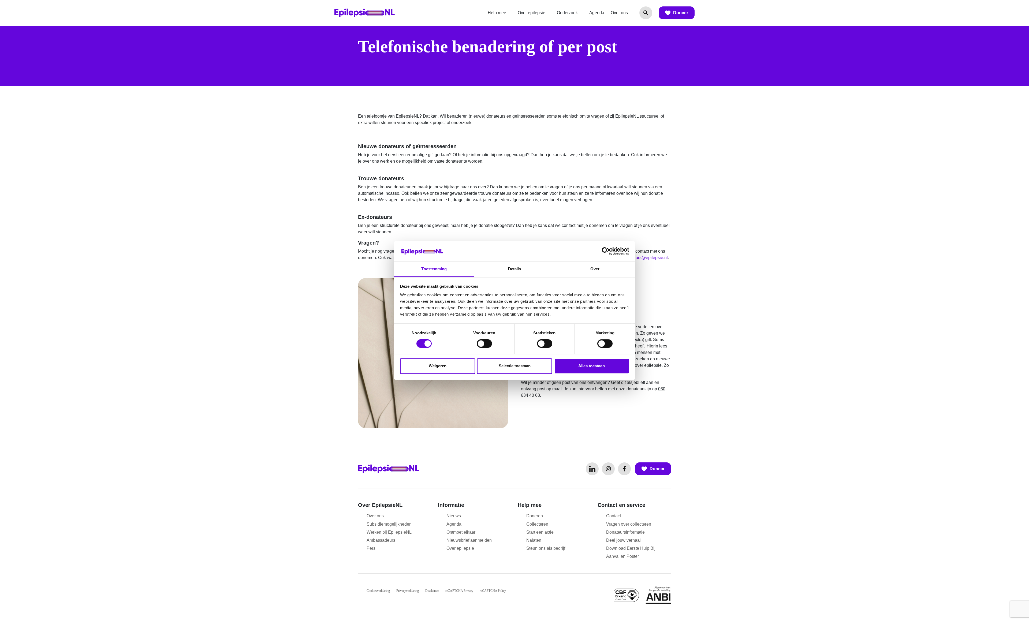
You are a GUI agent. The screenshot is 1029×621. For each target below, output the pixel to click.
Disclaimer (432, 591)
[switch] (484, 343)
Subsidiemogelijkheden (389, 524)
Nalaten (533, 540)
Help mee (497, 12)
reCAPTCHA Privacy (459, 591)
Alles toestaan (591, 366)
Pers (371, 548)
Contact (613, 516)
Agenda (596, 12)
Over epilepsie (531, 12)
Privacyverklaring (407, 591)
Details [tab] (514, 269)
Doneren (534, 516)
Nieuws (453, 516)
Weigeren (437, 366)
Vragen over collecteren (628, 524)
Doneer (680, 12)
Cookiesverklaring (378, 591)
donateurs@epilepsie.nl (645, 257)
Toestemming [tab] (434, 269)
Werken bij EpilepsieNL (389, 532)
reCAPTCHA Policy (493, 591)
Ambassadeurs (381, 540)
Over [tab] (594, 269)
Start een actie (540, 532)
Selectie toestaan (515, 366)
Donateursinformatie (625, 532)
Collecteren (537, 524)
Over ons (619, 12)
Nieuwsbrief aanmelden (469, 540)
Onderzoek (567, 12)
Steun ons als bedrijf (545, 548)
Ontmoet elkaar (460, 532)
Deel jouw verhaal (623, 540)
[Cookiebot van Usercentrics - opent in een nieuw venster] (605, 251)
